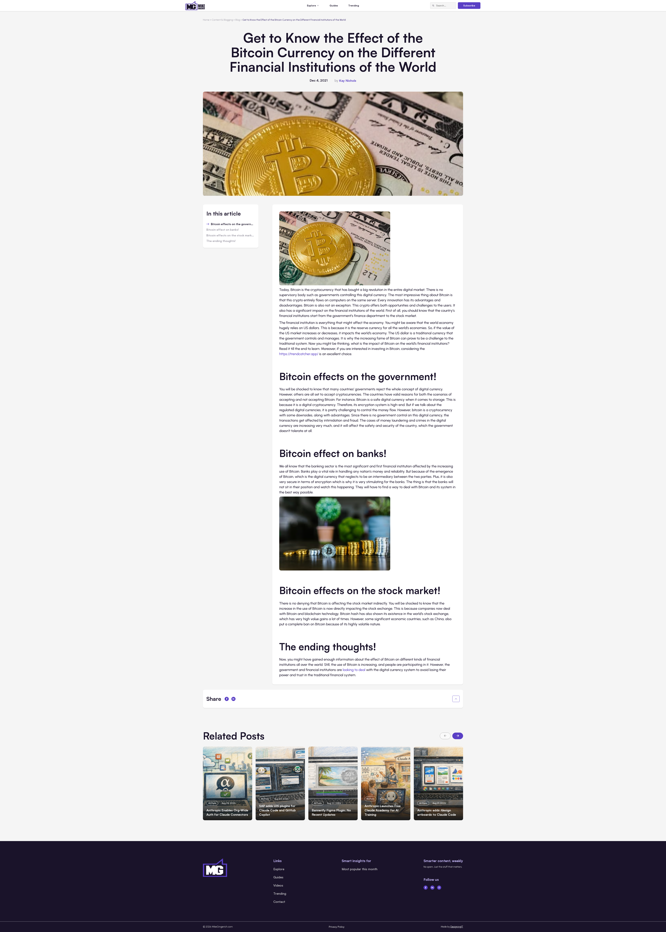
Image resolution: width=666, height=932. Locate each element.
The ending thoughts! (221, 241)
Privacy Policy (336, 926)
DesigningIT (456, 926)
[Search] (433, 5)
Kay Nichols (347, 80)
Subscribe (469, 5)
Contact (279, 902)
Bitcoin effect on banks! (222, 229)
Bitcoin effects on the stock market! (230, 235)
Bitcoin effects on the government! (233, 224)
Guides (334, 5)
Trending (353, 5)
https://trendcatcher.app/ (298, 354)
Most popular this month (359, 869)
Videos (278, 885)
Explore (278, 869)
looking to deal (354, 670)
